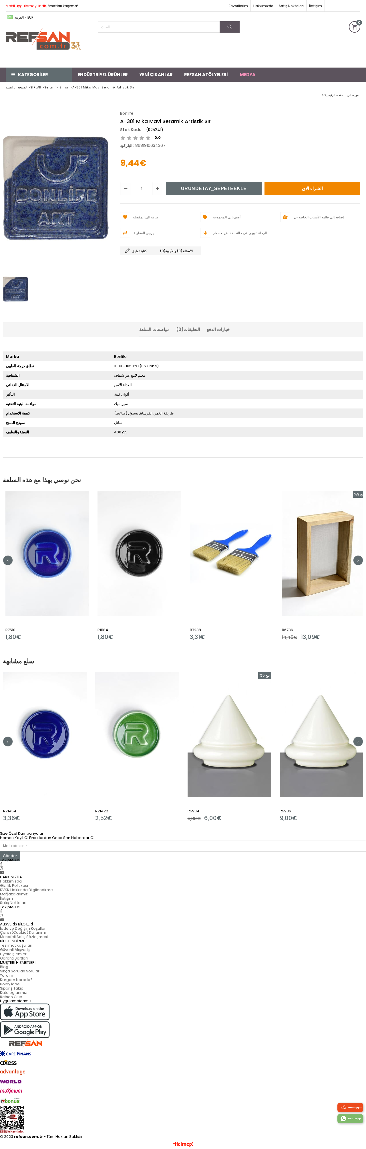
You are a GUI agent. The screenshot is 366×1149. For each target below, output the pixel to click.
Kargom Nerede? (16, 979)
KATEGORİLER (33, 75)
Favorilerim (238, 5)
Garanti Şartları (14, 958)
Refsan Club (11, 997)
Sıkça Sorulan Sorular (19, 971)
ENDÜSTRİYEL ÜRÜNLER (103, 75)
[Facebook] (1, 864)
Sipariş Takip (11, 988)
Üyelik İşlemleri (13, 954)
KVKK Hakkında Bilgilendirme (26, 890)
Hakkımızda (263, 5)
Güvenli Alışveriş (15, 949)
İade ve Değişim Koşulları (23, 928)
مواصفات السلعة (154, 329)
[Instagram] (1, 868)
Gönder (10, 855)
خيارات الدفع (218, 329)
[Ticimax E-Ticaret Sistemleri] (183, 1145)
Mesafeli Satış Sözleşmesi (24, 936)
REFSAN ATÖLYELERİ (206, 75)
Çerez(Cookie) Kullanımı (23, 932)
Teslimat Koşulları (16, 945)
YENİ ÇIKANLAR (156, 75)
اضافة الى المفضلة (59, 565)
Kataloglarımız (13, 992)
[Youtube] (2, 872)
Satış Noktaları (291, 5)
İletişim (315, 5)
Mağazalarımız (14, 894)
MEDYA (247, 75)
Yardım (6, 975)
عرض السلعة (79, 565)
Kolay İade (10, 984)
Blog (4, 967)
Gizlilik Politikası (14, 885)
